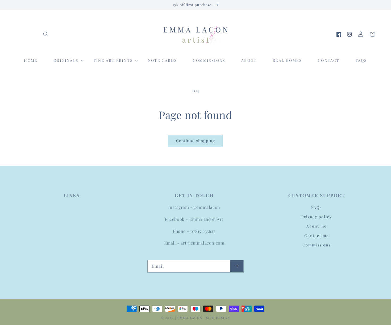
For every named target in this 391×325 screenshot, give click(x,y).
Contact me (316, 235)
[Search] (46, 34)
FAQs (316, 207)
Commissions (316, 244)
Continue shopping (195, 140)
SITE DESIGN (218, 318)
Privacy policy (316, 216)
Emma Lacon (189, 318)
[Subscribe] (236, 266)
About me (316, 226)
